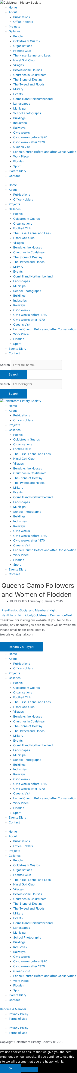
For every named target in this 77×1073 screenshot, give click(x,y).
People (18, 36)
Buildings (19, 118)
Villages (18, 65)
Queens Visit (21, 147)
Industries (20, 122)
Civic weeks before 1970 (30, 137)
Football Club (22, 50)
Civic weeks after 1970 (29, 142)
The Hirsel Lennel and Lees (32, 55)
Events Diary (17, 171)
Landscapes (21, 103)
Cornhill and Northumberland (33, 99)
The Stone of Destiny (28, 79)
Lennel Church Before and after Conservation (44, 151)
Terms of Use (18, 1018)
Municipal (19, 108)
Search (5, 365)
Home (13, 7)
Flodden (18, 161)
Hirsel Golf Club (23, 60)
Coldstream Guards (26, 41)
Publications (21, 17)
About (13, 12)
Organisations (22, 46)
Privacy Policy (18, 1014)
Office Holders (23, 21)
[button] (21, 647)
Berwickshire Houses (27, 70)
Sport (17, 166)
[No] (29, 1069)
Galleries (15, 31)
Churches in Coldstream (29, 75)
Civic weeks (21, 132)
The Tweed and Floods (28, 84)
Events (18, 94)
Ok (10, 1068)
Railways (19, 127)
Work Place (21, 156)
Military (18, 89)
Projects (14, 26)
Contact (14, 176)
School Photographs (27, 113)
